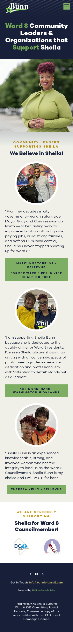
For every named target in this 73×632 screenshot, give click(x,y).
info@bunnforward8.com (46, 582)
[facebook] (30, 574)
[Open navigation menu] (66, 6)
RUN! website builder (43, 590)
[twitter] (42, 574)
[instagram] (36, 574)
